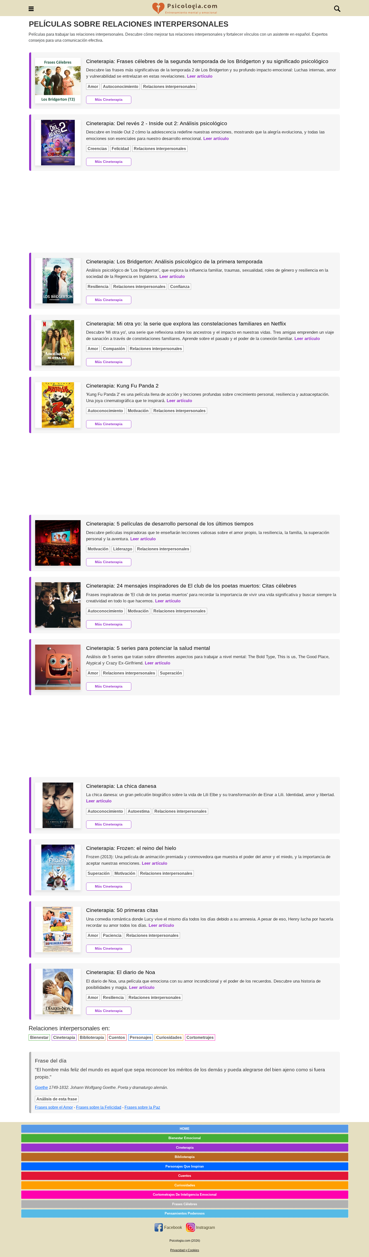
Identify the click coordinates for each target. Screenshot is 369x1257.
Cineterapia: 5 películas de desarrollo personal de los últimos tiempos (170, 523)
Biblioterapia (92, 1037)
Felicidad (120, 149)
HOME (185, 1129)
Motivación (138, 411)
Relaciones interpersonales (169, 86)
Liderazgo (122, 549)
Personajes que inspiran (184, 1166)
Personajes (140, 1037)
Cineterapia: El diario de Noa (120, 972)
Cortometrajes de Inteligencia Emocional (185, 1194)
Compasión (114, 349)
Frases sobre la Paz (142, 1107)
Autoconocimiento (120, 86)
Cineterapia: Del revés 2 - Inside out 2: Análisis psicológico (156, 123)
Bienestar (39, 1037)
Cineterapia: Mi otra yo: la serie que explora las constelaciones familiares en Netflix (186, 323)
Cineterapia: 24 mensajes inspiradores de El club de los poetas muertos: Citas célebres (191, 586)
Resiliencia (98, 286)
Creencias (97, 149)
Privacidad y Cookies (184, 1250)
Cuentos (117, 1037)
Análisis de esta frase (56, 1099)
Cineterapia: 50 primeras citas (122, 910)
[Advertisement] (184, 211)
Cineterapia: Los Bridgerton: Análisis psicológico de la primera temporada (174, 261)
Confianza (180, 286)
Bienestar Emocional (184, 1138)
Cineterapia (64, 1037)
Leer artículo (199, 76)
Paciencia (112, 935)
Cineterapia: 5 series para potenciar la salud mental (148, 648)
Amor (93, 86)
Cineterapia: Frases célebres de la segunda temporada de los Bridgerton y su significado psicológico (207, 61)
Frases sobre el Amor (54, 1107)
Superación (171, 673)
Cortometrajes (200, 1037)
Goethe (41, 1087)
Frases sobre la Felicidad (98, 1107)
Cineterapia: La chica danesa (121, 786)
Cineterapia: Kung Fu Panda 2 (122, 386)
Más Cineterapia (108, 100)
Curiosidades (169, 1037)
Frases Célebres (184, 1204)
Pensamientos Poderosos (185, 1213)
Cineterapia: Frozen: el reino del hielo (131, 848)
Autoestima (139, 811)
